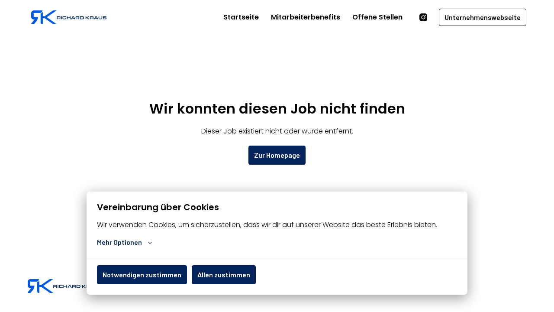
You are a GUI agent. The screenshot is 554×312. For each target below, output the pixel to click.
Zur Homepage (277, 155)
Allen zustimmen (223, 274)
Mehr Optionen (119, 242)
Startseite (241, 17)
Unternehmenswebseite (482, 17)
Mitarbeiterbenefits (305, 17)
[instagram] (423, 17)
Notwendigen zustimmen (142, 274)
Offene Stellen (377, 17)
